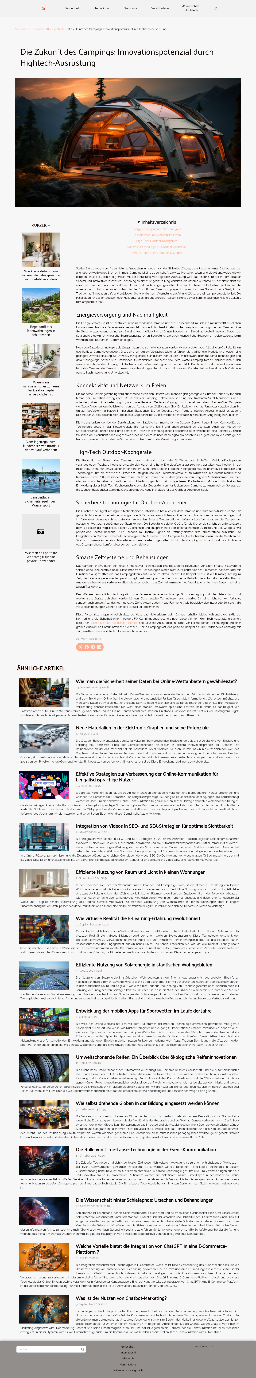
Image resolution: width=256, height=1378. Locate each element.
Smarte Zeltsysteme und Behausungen (157, 252)
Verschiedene (160, 8)
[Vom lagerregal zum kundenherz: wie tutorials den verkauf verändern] (41, 420)
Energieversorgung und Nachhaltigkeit (156, 229)
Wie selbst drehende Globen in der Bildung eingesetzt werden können (147, 1102)
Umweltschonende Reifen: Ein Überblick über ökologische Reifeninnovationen (156, 1056)
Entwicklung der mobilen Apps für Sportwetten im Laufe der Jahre (144, 1010)
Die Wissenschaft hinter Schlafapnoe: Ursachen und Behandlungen (145, 1199)
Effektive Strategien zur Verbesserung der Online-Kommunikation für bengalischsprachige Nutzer (147, 776)
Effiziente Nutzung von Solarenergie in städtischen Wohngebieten (144, 964)
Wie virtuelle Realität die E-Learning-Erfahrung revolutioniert (138, 918)
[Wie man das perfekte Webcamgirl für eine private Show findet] (41, 531)
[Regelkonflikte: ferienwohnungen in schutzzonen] (41, 305)
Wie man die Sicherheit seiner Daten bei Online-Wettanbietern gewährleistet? (156, 681)
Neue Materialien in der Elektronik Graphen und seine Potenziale (142, 727)
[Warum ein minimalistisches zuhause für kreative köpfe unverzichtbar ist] (41, 360)
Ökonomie (130, 8)
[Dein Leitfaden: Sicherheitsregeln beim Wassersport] (41, 475)
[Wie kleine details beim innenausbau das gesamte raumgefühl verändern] (41, 249)
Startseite (21, 29)
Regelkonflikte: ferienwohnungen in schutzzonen (41, 330)
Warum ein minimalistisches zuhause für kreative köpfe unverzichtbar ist (41, 388)
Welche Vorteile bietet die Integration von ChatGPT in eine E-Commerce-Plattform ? (151, 1248)
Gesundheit (72, 8)
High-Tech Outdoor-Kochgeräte (156, 241)
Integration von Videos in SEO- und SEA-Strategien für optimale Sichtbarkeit (154, 825)
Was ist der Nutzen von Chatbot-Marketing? (121, 1297)
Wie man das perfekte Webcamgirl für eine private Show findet (41, 557)
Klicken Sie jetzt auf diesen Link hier (113, 623)
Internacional (101, 8)
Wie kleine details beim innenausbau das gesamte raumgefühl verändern (41, 275)
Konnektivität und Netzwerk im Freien (157, 235)
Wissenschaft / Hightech (190, 8)
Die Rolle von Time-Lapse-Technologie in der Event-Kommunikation (146, 1149)
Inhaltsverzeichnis (159, 222)
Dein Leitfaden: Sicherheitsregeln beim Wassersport (41, 501)
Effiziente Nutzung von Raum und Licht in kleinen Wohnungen (140, 871)
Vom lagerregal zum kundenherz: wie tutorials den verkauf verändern (41, 446)
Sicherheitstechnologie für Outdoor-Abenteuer (157, 247)
